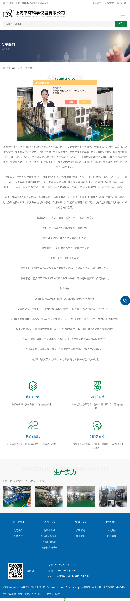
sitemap (76, 587)
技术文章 (80, 536)
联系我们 (121, 3)
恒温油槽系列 (49, 542)
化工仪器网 (108, 587)
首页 (19, 68)
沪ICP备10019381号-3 (58, 587)
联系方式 (111, 536)
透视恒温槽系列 (49, 547)
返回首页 (97, 3)
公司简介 (18, 530)
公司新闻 (80, 530)
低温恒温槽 (49, 530)
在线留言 (109, 3)
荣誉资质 (18, 536)
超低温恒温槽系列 (49, 536)
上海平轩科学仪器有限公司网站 (30, 3)
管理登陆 (85, 587)
